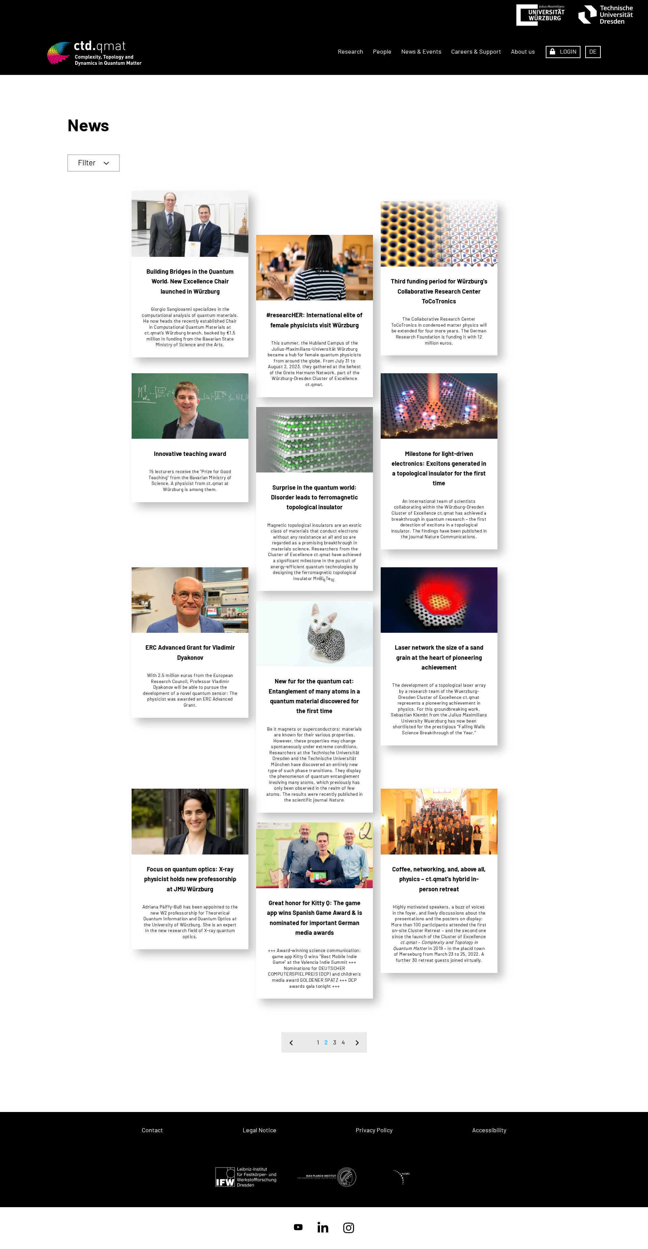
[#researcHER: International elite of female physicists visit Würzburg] (314, 316)
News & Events (421, 51)
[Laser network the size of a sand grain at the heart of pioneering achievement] (439, 656)
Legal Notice (259, 1130)
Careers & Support (476, 51)
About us (523, 51)
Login (567, 51)
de (593, 51)
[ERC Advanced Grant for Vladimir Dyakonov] (190, 642)
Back (291, 1042)
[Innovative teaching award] (190, 437)
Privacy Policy (374, 1130)
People (382, 51)
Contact (152, 1130)
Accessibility (489, 1130)
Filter (87, 162)
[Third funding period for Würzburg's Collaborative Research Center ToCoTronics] (439, 278)
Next (357, 1042)
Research (350, 51)
